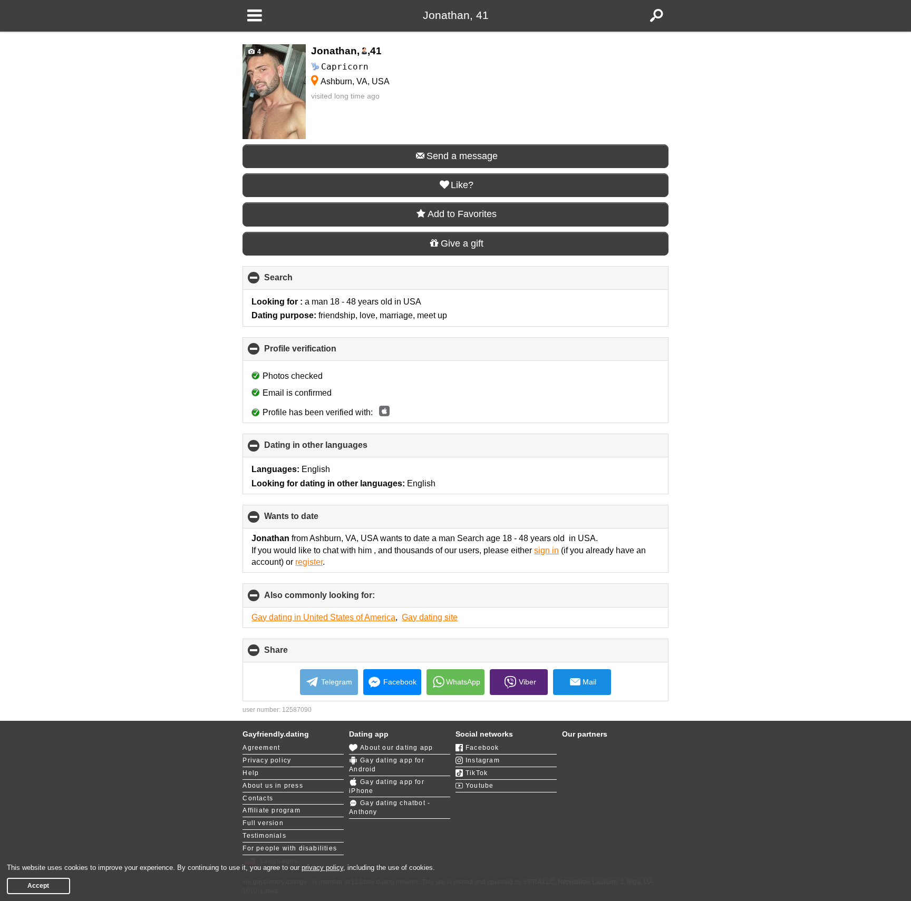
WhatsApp (463, 682)
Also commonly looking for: (337, 599)
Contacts (258, 798)
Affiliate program (271, 810)
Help (251, 773)
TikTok (477, 773)
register (309, 561)
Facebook (399, 682)
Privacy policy (267, 760)
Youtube (479, 785)
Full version (263, 823)
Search (296, 281)
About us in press (273, 785)
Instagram (483, 760)
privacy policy (322, 867)
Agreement (261, 747)
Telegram (336, 682)
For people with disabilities (290, 848)
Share (293, 653)
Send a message (462, 156)
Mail (589, 682)
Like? (462, 185)
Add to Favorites (462, 214)
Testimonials (264, 835)
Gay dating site (430, 617)
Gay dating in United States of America (323, 617)
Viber (527, 682)
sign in (546, 550)
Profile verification (318, 352)
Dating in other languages (333, 448)
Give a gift (462, 243)
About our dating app (396, 747)
